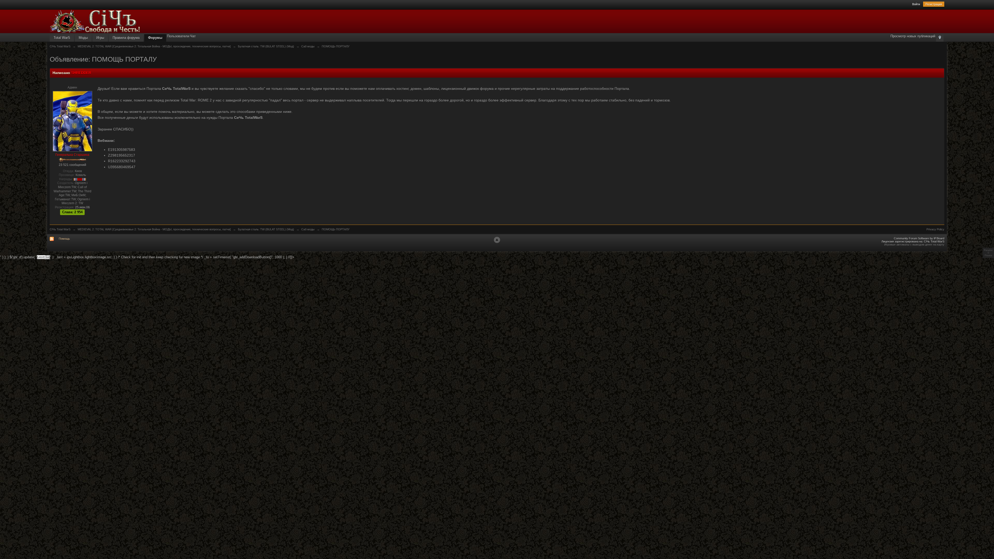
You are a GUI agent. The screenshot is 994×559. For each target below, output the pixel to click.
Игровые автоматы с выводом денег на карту (914, 244)
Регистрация (933, 4)
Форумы (155, 38)
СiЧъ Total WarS (60, 229)
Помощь (64, 238)
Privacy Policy (935, 229)
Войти (916, 4)
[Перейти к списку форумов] (95, 21)
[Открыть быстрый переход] (940, 38)
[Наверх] (497, 240)
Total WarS (62, 38)
